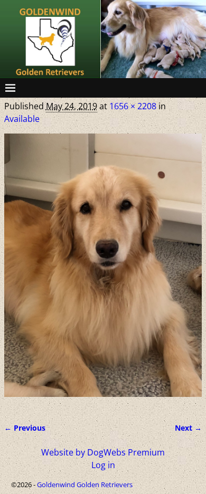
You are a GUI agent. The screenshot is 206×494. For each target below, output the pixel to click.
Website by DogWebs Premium (103, 452)
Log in (103, 465)
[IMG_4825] (103, 272)
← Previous (24, 428)
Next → (188, 428)
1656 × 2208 (132, 106)
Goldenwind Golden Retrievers (85, 484)
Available (22, 119)
